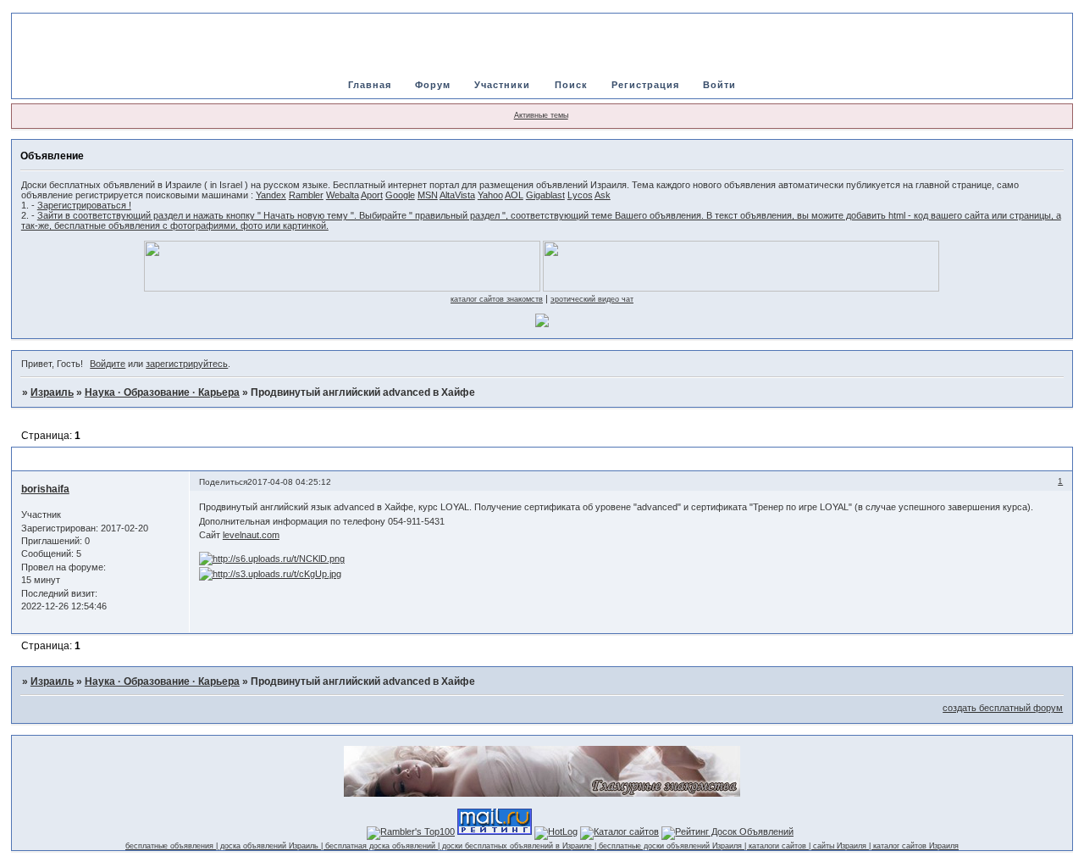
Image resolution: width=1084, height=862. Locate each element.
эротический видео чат (591, 299)
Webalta (342, 195)
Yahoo (490, 195)
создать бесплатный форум (1003, 708)
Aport (372, 195)
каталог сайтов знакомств (497, 299)
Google (400, 195)
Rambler (306, 195)
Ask (603, 195)
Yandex (271, 195)
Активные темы (541, 115)
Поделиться (223, 482)
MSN (428, 195)
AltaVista (457, 195)
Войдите (107, 364)
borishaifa (45, 489)
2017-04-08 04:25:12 (289, 482)
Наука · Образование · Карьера (162, 392)
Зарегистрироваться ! (84, 205)
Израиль (52, 392)
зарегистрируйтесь (187, 364)
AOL (514, 195)
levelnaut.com (251, 535)
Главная (369, 85)
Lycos (580, 195)
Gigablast (545, 195)
